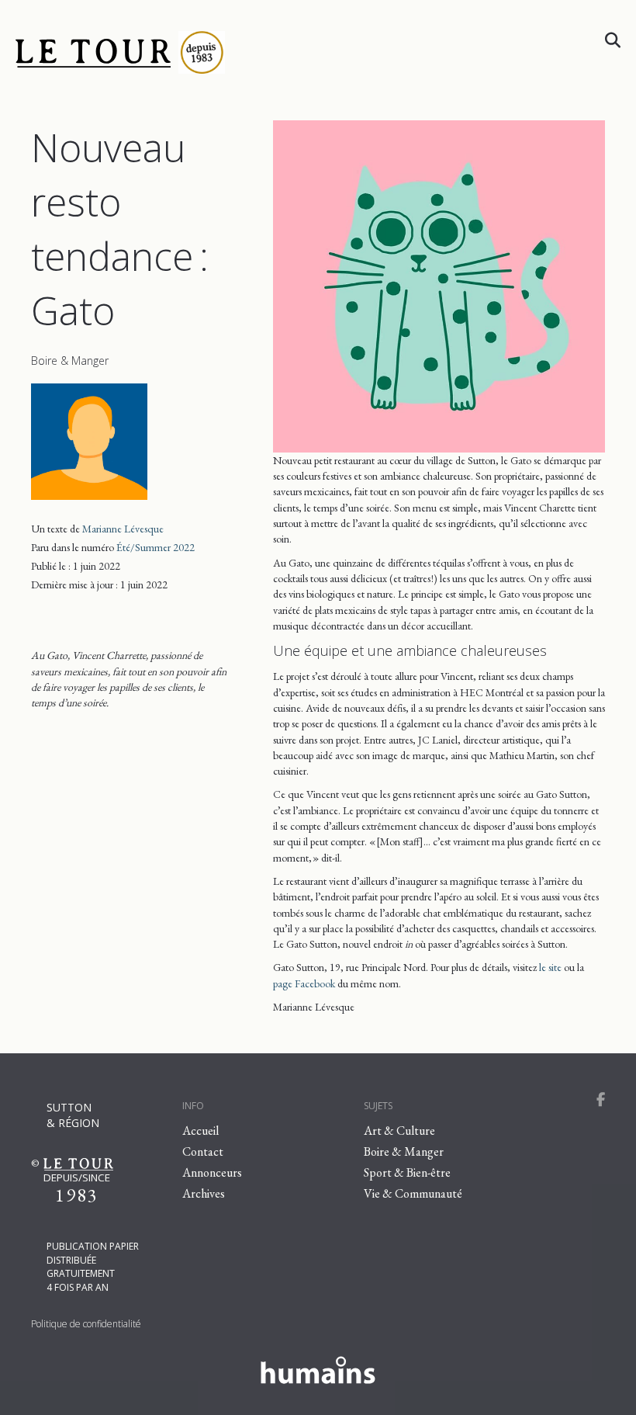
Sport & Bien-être (407, 1172)
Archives (203, 1193)
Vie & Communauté (413, 1193)
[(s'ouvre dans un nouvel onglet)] (318, 1368)
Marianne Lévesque (123, 529)
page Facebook (304, 983)
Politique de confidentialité (86, 1323)
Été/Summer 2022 (155, 547)
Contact (202, 1151)
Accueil (200, 1130)
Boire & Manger (70, 360)
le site (550, 967)
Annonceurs (212, 1172)
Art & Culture (399, 1130)
